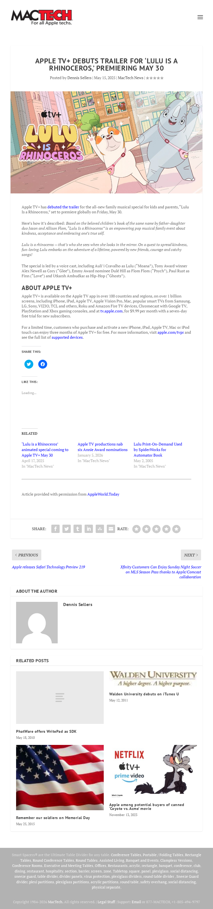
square (134, 871)
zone (107, 871)
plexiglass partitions (72, 881)
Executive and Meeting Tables (68, 865)
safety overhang (153, 881)
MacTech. (55, 901)
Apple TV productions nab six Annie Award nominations (103, 446)
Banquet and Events (142, 860)
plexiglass (160, 871)
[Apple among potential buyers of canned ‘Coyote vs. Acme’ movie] (153, 771)
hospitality (54, 871)
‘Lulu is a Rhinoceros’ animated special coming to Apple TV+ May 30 (45, 449)
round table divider (159, 876)
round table (129, 881)
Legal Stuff (106, 901)
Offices (100, 865)
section (71, 871)
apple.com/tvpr (171, 332)
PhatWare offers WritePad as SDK (46, 731)
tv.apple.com (111, 311)
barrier (83, 871)
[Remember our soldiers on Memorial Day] (60, 777)
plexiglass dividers (126, 876)
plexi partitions (41, 881)
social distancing (184, 871)
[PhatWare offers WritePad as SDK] (60, 697)
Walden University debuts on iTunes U (144, 694)
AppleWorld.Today (103, 494)
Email (136, 901)
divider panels (70, 876)
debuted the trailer (63, 206)
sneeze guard (25, 876)
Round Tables (87, 860)
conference (183, 865)
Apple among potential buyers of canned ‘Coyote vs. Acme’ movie (146, 806)
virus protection (97, 876)
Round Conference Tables (53, 860)
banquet (165, 865)
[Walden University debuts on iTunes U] (153, 679)
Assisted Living (111, 860)
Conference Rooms (27, 865)
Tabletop (120, 871)
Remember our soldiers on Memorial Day (53, 817)
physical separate (106, 887)
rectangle (149, 865)
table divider (47, 876)
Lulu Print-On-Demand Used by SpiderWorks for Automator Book (158, 449)
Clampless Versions (176, 860)
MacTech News (130, 77)
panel (146, 871)
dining (20, 871)
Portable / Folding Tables (163, 854)
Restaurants (118, 865)
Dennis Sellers (79, 77)
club (197, 865)
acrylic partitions (104, 881)
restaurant (35, 871)
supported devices (67, 337)
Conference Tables (126, 854)
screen (96, 871)
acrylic (134, 865)
